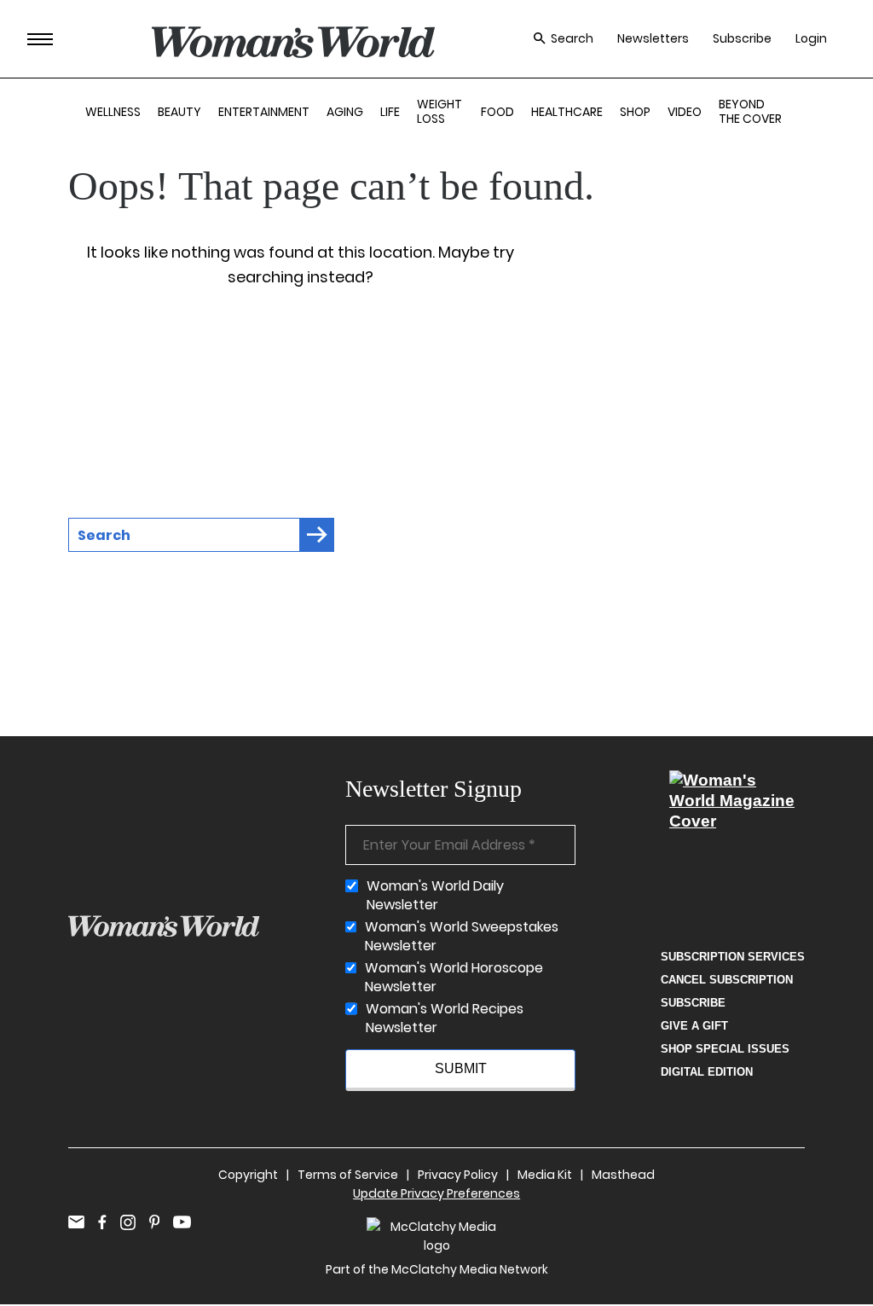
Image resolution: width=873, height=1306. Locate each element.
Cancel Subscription (727, 979)
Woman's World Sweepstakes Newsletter (461, 936)
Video (685, 111)
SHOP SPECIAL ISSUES (725, 1048)
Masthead (623, 1174)
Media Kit (544, 1174)
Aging (345, 111)
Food (497, 111)
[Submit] (317, 535)
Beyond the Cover (750, 111)
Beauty (179, 111)
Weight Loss (439, 111)
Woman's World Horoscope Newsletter (454, 977)
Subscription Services (733, 956)
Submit (461, 1068)
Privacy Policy (458, 1174)
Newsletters (653, 39)
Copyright (248, 1174)
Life (390, 111)
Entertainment (263, 111)
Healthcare (567, 111)
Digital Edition (707, 1071)
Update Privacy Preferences (436, 1193)
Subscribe (742, 39)
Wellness (113, 111)
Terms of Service (348, 1174)
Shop (635, 111)
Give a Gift (694, 1025)
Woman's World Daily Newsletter (435, 895)
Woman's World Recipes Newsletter (444, 1018)
